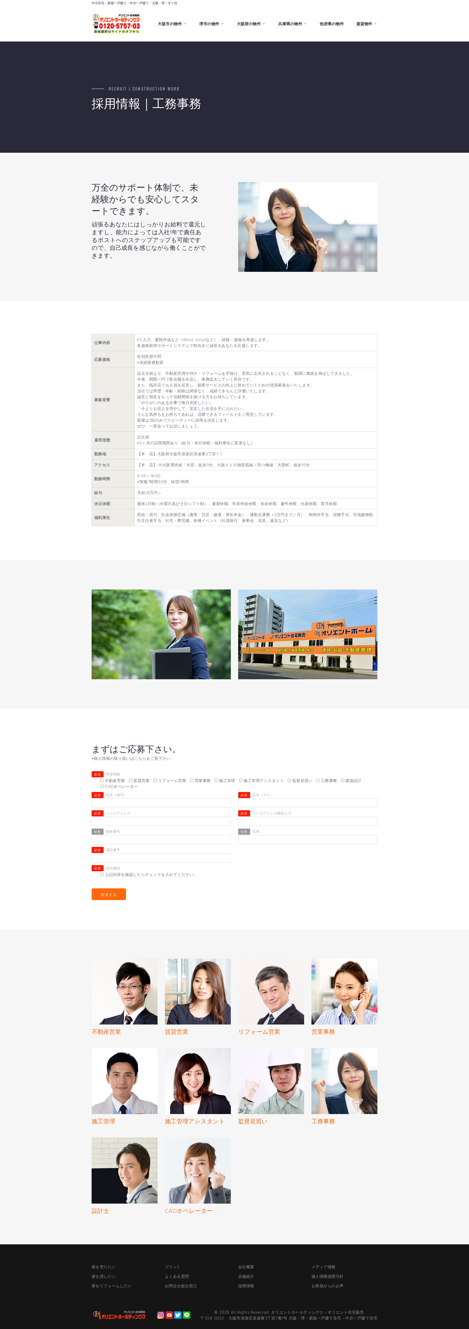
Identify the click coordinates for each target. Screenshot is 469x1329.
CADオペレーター (189, 1210)
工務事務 (323, 1121)
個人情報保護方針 (327, 1276)
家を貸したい (104, 1276)
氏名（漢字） (110, 795)
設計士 (100, 1210)
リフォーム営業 (259, 1031)
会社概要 (246, 1266)
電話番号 (107, 850)
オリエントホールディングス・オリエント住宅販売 (317, 1312)
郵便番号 (107, 831)
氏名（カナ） (257, 795)
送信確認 (107, 868)
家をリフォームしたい (112, 1285)
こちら (140, 758)
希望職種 (107, 774)
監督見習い (253, 1121)
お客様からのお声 (327, 1285)
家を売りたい (104, 1266)
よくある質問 (177, 1276)
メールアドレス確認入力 (266, 813)
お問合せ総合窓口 (181, 1285)
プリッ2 (172, 1266)
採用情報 (246, 1285)
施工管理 (103, 1121)
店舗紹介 (246, 1276)
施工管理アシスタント (195, 1121)
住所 (250, 831)
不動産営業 (106, 1031)
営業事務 (323, 1031)
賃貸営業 (176, 1031)
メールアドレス (112, 813)
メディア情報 (323, 1266)
